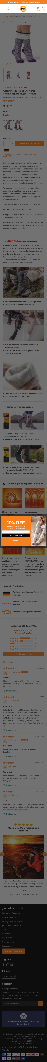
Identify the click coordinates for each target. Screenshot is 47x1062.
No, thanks (15, 540)
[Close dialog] (45, 518)
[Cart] (43, 8)
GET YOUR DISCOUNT (16, 535)
